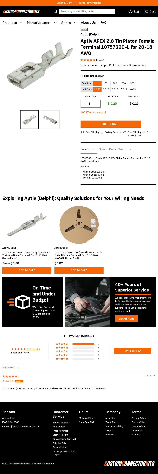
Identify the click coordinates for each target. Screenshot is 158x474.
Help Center (59, 426)
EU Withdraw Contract (64, 439)
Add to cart (110, 124)
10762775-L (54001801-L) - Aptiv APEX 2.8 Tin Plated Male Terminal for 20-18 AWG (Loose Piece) (26, 255)
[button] (88, 60)
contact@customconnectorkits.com (21, 426)
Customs (124, 149)
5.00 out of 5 (33, 349)
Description (89, 149)
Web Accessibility (114, 426)
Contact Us (8, 418)
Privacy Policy (139, 418)
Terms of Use (138, 422)
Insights (109, 430)
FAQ (103, 22)
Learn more (126, 318)
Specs (103, 149)
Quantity (90, 96)
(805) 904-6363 (10, 422)
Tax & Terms (111, 422)
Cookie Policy (138, 426)
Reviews (109, 434)
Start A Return (60, 434)
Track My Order (60, 430)
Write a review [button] (133, 350)
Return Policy (59, 447)
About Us (88, 22)
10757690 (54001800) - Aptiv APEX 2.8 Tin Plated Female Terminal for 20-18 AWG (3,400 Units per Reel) (78, 255)
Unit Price (112, 96)
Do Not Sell (137, 430)
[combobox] (87, 11)
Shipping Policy (60, 443)
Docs (112, 149)
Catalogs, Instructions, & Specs (64, 453)
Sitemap (136, 434)
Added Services (60, 422)
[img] (9, 376)
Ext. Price (133, 96)
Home (84, 29)
